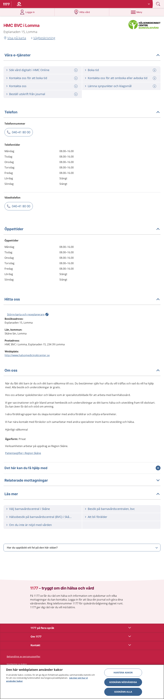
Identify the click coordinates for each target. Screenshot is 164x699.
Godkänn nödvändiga (123, 682)
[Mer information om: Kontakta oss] (76, 86)
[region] (82, 682)
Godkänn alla (123, 691)
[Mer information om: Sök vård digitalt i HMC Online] (76, 70)
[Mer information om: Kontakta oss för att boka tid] (76, 78)
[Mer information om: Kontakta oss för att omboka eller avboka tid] (154, 78)
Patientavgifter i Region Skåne (23, 453)
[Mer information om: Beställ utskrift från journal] (76, 94)
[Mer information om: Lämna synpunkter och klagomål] (154, 86)
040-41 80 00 (21, 132)
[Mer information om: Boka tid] (154, 70)
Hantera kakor (123, 672)
